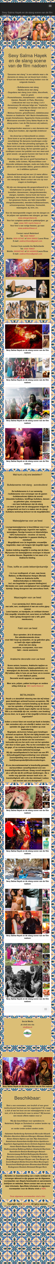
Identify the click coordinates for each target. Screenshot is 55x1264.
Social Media (27, 1021)
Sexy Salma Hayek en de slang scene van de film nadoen (27, 13)
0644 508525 (32, 238)
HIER (43, 1188)
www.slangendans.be (27, 218)
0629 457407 (18, 238)
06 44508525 (32, 251)
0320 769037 (29, 236)
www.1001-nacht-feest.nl (30, 223)
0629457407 (19, 251)
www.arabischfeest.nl (27, 228)
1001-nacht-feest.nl (34, 686)
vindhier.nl (27, 1027)
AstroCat (26, 1204)
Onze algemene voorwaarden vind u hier (27, 1196)
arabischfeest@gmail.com (30, 241)
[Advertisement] (27, 1235)
